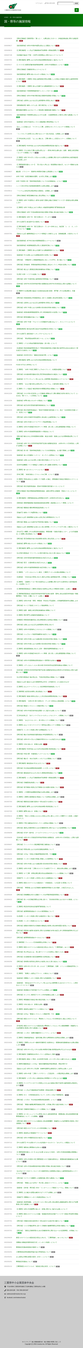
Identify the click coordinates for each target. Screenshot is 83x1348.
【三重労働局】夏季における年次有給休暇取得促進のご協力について (39, 60)
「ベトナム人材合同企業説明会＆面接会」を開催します (35, 191)
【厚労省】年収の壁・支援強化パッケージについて (33, 754)
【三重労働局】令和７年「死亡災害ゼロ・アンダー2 (34, 217)
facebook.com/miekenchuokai (16, 1297)
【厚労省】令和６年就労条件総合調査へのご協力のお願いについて (38, 710)
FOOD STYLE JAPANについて (26, 365)
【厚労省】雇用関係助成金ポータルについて (31, 937)
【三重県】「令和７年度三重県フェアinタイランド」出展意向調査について (41, 369)
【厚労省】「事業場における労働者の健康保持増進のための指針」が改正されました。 (45, 888)
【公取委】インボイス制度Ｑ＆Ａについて (30, 921)
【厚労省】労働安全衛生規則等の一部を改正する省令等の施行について (40, 1221)
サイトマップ (26, 1342)
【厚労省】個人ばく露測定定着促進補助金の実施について (35, 269)
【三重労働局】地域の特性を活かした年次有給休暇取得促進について (39, 696)
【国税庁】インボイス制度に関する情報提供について (34, 730)
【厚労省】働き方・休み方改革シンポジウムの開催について (36, 758)
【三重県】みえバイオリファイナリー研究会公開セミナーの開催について (41, 725)
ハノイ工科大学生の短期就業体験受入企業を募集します (35, 186)
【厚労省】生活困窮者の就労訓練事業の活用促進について (35, 957)
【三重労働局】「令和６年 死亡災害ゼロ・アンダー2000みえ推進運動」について (43, 701)
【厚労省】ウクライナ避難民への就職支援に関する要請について (38, 1178)
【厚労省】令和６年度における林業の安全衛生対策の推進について (38, 644)
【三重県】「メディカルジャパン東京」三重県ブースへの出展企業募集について (43, 572)
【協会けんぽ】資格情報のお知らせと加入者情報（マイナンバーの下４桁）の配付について (47, 527)
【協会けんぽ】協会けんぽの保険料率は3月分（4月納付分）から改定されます (42, 682)
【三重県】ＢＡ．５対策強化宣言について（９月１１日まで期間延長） (40, 1095)
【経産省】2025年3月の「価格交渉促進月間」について (35, 355)
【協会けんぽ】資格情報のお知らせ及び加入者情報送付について (38, 517)
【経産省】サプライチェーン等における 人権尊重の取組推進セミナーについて (42, 379)
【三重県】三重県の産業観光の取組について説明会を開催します (38, 797)
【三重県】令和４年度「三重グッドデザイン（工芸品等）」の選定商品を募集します (45, 1073)
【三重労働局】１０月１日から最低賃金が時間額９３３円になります (39, 1078)
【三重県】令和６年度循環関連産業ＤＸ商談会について (35, 431)
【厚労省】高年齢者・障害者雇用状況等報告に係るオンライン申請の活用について (44, 264)
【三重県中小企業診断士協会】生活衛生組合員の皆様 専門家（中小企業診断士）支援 (45, 291)
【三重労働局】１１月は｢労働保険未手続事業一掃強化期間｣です (38, 50)
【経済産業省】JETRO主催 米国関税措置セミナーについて (36, 241)
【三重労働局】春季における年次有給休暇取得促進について (36, 360)
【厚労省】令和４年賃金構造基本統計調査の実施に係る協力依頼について (41, 1166)
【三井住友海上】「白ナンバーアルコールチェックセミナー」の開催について (42, 715)
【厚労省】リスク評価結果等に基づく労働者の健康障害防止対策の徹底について (43, 1226)
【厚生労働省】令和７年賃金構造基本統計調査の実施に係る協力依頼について (42, 212)
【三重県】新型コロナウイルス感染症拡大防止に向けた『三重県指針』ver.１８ (43, 947)
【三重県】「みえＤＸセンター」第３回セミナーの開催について (38, 720)
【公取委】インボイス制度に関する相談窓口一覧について (35, 916)
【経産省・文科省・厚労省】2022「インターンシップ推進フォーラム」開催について (45, 1188)
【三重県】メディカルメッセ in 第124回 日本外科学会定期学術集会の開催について (44, 665)
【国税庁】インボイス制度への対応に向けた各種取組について (37, 878)
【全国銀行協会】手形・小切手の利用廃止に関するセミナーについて (39, 55)
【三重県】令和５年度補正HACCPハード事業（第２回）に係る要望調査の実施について (46, 653)
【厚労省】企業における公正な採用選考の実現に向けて (35, 625)
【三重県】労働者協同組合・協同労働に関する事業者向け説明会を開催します (42, 1037)
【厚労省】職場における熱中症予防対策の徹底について (35, 522)
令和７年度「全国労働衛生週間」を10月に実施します (34, 176)
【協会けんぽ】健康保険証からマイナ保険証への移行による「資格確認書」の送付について (47, 233)
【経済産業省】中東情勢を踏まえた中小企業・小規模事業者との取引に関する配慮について (47, 115)
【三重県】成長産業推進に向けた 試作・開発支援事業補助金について (39, 648)
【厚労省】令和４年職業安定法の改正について (32, 1138)
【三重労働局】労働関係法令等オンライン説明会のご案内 (35, 1054)
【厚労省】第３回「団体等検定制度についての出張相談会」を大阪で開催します (43, 450)
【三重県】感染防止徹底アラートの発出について (32, 1009)
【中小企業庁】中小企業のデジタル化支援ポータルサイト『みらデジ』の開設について (45, 1142)
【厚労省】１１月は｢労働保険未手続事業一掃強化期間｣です (36, 1090)
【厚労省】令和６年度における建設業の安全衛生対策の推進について (39, 639)
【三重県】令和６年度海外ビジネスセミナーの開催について (36, 629)
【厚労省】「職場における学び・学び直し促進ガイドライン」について (40, 1183)
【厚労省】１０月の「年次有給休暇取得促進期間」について (36, 1100)
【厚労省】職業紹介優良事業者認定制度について (32, 507)
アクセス (39, 3)
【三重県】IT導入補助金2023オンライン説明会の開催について (37, 823)
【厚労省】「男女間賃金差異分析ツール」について (33, 338)
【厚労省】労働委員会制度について (28, 782)
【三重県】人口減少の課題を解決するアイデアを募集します (36, 1192)
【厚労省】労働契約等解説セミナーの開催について (33, 1109)
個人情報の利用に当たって (52, 1342)
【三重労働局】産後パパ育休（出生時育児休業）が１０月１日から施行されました (44, 1059)
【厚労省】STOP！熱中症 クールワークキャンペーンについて (38, 833)
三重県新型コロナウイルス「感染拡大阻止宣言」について (35, 1266)
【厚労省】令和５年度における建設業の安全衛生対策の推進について (39, 864)
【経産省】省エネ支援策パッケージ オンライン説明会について (38, 455)
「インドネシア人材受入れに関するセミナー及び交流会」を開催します (40, 134)
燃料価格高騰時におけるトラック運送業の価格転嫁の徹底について (38, 110)
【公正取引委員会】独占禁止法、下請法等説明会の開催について (38, 677)
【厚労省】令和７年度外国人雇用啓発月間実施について (35, 279)
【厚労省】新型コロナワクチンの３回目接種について (34, 1128)
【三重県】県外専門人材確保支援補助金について (32, 615)
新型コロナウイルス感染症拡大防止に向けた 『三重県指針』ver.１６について (42, 1237)
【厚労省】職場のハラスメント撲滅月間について (32, 706)
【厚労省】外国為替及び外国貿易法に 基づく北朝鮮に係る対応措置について (42, 298)
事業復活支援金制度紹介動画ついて (28, 1247)
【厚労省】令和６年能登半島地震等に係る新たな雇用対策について (38, 417)
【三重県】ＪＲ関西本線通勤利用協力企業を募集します (35, 792)
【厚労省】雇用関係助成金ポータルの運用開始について (35, 911)
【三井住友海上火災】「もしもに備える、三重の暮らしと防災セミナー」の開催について (46, 138)
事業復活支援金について (24, 1261)
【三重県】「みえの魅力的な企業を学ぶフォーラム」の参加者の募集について (42, 384)
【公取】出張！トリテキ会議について (29, 274)
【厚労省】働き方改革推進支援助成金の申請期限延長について (37, 734)
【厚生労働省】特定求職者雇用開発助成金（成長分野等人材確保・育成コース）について (46, 491)
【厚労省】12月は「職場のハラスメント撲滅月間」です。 (36, 1014)
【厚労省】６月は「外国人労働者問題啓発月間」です (34, 854)
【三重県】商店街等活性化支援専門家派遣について (33, 906)
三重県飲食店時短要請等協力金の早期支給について (33, 1252)
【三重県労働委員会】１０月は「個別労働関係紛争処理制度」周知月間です (42, 1064)
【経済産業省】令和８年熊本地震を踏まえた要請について (35, 45)
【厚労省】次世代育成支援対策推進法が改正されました (35, 558)
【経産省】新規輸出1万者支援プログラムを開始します (34, 990)
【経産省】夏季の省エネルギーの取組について (32, 543)
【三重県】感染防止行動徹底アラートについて (32, 1133)
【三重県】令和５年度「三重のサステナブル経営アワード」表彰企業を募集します (44, 868)
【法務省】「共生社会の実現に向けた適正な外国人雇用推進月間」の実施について (44, 577)
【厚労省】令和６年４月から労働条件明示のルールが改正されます (38, 739)
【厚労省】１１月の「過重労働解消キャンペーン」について (36, 1033)
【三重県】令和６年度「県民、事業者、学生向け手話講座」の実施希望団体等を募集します (47, 601)
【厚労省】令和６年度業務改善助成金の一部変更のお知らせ (36, 660)
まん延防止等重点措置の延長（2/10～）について (32, 1257)
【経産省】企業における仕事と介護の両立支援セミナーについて (38, 460)
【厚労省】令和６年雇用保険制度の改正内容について (34, 567)
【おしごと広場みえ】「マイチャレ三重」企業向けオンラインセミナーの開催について (45, 127)
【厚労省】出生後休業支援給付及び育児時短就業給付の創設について (39, 374)
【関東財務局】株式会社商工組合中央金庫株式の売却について (37, 329)
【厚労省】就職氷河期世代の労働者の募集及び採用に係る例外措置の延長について (44, 926)
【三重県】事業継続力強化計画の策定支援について (33, 999)
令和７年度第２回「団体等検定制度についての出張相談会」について (39, 181)
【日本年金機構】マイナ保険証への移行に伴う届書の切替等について (39, 465)
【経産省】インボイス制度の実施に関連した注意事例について (37, 859)
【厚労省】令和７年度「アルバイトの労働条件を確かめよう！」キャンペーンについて (45, 322)
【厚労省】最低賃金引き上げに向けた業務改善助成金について (37, 773)
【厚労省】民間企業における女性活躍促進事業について (35, 849)
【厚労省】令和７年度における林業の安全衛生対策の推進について (38, 307)
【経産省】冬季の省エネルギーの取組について (32, 400)
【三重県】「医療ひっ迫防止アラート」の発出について (35, 973)
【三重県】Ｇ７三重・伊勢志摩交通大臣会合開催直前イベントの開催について (42, 873)
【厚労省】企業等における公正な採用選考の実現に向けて (35, 100)
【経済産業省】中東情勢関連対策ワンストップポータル (35, 91)
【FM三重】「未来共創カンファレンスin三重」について (35, 474)
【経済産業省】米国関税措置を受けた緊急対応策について (35, 245)
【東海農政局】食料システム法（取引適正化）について (35, 105)
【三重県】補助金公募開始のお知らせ (29, 1147)
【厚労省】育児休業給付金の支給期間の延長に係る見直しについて (38, 538)
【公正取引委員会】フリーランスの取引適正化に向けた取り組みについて (41, 553)
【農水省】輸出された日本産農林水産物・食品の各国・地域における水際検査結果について (47, 436)
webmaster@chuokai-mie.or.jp (16, 1294)
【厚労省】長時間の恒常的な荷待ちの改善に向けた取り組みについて (39, 961)
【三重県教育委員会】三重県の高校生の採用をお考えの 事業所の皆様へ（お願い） (44, 589)
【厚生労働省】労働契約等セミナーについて (31, 69)
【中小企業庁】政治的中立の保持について (30, 222)
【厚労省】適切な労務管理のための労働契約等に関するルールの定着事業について (44, 828)
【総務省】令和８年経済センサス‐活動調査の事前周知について (37, 122)
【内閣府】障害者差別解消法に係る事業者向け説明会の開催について (39, 620)
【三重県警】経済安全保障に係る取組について (32, 691)
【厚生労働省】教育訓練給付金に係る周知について (33, 195)
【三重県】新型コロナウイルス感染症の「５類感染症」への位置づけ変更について (44, 883)
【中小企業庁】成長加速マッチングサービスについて (34, 334)
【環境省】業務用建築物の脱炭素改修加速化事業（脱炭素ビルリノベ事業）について (45, 503)
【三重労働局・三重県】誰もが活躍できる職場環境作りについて (38, 86)
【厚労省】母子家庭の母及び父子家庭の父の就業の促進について (38, 787)
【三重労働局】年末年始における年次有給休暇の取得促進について (38, 749)
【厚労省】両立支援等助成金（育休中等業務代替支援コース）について (40, 486)
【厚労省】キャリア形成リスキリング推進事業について (35, 605)
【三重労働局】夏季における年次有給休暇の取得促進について (37, 806)
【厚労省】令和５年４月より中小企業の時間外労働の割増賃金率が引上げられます (44, 1049)
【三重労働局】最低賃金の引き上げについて (31, 763)
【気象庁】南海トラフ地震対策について (29, 512)
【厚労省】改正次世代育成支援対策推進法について (33, 405)
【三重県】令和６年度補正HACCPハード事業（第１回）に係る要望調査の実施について (46, 427)
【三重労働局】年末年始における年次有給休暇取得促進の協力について (40, 146)
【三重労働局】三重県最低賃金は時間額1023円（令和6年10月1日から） (40, 498)
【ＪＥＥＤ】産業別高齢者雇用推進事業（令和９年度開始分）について (40, 65)
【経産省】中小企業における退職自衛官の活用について (35, 255)
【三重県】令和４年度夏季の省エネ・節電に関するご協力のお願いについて (42, 1209)
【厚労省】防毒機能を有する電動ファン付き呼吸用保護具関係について (40, 895)
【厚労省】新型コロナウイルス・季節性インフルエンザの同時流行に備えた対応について (46, 1019)
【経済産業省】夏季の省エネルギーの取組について (33, 74)
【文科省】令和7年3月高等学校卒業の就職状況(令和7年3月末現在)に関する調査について (46, 284)
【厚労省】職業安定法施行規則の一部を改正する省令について (37, 801)
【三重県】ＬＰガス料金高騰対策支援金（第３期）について (36, 343)
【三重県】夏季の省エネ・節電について (29, 811)
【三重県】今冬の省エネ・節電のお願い (29, 744)
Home (6, 17)
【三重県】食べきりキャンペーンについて (30, 469)
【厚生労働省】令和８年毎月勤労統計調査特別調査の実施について (38, 96)
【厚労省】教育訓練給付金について (28, 317)
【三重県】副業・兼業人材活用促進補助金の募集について (35, 610)
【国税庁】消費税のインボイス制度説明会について (33, 1197)
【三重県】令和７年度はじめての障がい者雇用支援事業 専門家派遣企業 (40, 207)
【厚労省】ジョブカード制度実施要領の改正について (34, 634)
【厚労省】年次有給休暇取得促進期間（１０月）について (35, 768)
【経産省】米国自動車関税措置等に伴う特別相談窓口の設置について (39, 312)
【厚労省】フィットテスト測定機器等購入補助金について (35, 844)
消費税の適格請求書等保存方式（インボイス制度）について (36, 1242)
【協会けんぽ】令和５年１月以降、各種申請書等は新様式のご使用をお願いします (44, 1068)
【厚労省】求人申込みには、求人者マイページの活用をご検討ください (40, 952)
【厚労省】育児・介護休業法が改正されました (32, 562)
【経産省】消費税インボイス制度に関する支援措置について (36, 978)
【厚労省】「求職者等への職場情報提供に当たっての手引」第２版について (42, 260)
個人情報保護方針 (37, 1342)
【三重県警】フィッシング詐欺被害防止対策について (34, 942)
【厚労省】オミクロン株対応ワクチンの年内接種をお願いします (38, 995)
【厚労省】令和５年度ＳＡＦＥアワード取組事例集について (36, 422)
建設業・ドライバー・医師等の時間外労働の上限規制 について (37, 171)
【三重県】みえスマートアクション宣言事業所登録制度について (38, 686)
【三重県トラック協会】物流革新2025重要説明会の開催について (38, 389)
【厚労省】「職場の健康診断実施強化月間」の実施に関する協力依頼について (42, 1104)
